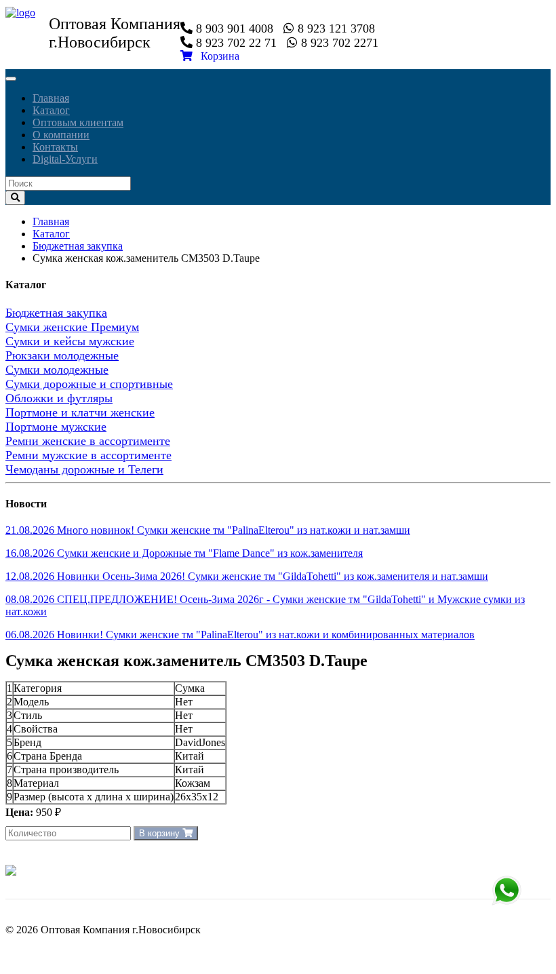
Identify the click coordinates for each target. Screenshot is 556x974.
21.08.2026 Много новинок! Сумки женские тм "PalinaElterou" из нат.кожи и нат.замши (207, 530)
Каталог (51, 110)
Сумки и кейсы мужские (69, 341)
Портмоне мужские (55, 426)
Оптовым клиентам (78, 122)
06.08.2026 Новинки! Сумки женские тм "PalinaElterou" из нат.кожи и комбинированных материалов (240, 634)
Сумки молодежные (56, 369)
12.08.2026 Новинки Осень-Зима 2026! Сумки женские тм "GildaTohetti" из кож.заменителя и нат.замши (246, 576)
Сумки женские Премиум (72, 327)
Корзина (216, 56)
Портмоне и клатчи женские (80, 412)
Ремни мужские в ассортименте (88, 455)
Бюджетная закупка (78, 246)
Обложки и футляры (59, 398)
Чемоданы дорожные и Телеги (84, 469)
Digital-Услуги (65, 159)
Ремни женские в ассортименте (87, 441)
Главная (51, 98)
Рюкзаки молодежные (62, 355)
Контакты (55, 147)
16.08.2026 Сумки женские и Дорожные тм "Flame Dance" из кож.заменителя (184, 553)
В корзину (160, 833)
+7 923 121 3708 (506, 890)
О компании (61, 134)
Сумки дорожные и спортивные (89, 384)
